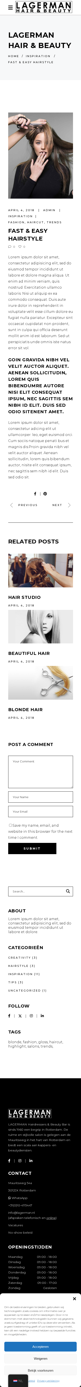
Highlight (17, 1046)
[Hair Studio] (40, 570)
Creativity (19, 957)
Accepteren (40, 1346)
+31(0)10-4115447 (20, 1205)
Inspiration (38, 56)
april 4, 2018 (22, 210)
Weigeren (40, 1358)
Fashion (16, 222)
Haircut (35, 222)
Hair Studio (24, 597)
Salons (33, 1046)
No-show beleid (20, 1232)
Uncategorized (24, 990)
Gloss (43, 1042)
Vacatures (15, 1225)
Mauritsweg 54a (20, 1183)
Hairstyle (18, 966)
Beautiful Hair (29, 653)
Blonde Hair (25, 709)
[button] (74, 1299)
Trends (54, 222)
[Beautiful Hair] (40, 626)
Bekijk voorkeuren (40, 1370)
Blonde (14, 1042)
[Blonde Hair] (40, 682)
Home (13, 56)
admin (50, 210)
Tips (12, 982)
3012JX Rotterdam (22, 1190)
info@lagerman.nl (21, 1213)
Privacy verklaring (48, 1380)
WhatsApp (19, 1198)
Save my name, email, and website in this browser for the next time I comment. (40, 831)
